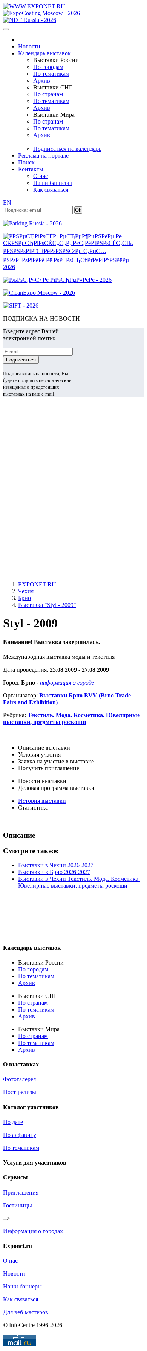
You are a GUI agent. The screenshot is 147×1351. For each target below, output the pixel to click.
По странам (48, 94)
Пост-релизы (19, 1092)
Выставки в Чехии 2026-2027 (55, 865)
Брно (24, 598)
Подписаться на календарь (67, 148)
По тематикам (51, 73)
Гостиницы (17, 1205)
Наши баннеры (52, 183)
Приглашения (20, 1192)
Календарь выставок (44, 53)
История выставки (42, 800)
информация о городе (67, 682)
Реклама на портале (43, 155)
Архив (41, 80)
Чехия (26, 591)
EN (7, 202)
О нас (40, 176)
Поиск (26, 162)
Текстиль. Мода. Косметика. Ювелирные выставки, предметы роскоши (71, 718)
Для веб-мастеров (25, 1312)
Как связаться (50, 189)
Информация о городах (33, 1231)
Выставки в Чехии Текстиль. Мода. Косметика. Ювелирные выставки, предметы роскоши (79, 882)
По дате (13, 1122)
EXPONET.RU (37, 584)
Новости (29, 46)
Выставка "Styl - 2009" (47, 605)
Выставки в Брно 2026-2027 (54, 872)
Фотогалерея (19, 1079)
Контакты (30, 169)
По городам (48, 67)
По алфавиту (19, 1135)
